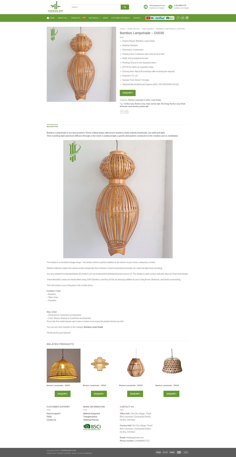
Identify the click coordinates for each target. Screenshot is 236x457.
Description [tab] (52, 127)
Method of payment (91, 414)
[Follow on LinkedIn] (187, 18)
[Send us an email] (183, 18)
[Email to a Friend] (127, 112)
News (105, 18)
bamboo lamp (129, 104)
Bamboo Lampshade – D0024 (58, 385)
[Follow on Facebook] (178, 18)
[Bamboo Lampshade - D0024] (64, 366)
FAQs (49, 417)
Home (52, 18)
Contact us (51, 420)
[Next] (189, 374)
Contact (137, 18)
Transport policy (90, 417)
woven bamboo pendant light (138, 106)
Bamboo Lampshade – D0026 (167, 385)
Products (75, 18)
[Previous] (47, 374)
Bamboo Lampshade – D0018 (131, 385)
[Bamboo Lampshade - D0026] (172, 366)
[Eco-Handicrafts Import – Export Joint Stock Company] (57, 7)
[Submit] (125, 7)
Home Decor (133, 29)
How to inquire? (53, 414)
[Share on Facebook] (122, 112)
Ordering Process (91, 420)
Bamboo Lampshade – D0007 (94, 385)
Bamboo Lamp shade (142, 104)
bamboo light (155, 104)
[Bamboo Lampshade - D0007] (100, 366)
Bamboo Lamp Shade (94, 327)
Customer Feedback (120, 18)
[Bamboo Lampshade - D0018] (136, 366)
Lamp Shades (148, 29)
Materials (93, 18)
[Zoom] (50, 98)
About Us (62, 18)
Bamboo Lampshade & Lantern (170, 29)
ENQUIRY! (128, 93)
